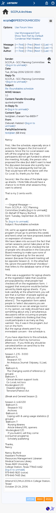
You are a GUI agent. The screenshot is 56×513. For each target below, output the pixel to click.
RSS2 (48, 499)
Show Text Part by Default (29, 35)
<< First (19, 44)
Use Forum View (24, 27)
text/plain (10, 132)
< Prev (29, 44)
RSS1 (40, 499)
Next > (38, 44)
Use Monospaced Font (27, 33)
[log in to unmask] (16, 65)
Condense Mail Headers (28, 38)
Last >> (48, 44)
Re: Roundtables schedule (19, 88)
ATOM (30, 499)
